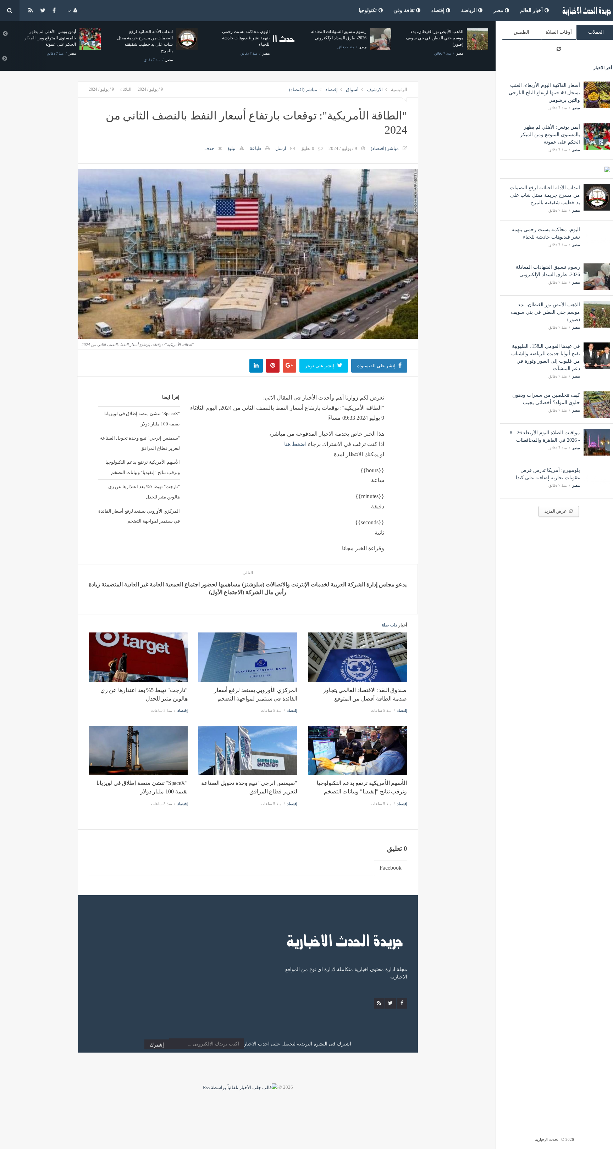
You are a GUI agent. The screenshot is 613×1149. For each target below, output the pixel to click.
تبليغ (231, 148)
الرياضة (470, 10)
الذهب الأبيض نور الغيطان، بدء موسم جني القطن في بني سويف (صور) (545, 312)
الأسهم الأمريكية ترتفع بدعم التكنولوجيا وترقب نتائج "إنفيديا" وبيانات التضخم (142, 467)
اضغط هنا (295, 444)
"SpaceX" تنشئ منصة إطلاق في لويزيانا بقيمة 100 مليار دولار (142, 418)
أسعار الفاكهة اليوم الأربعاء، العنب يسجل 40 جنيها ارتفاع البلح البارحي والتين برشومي (544, 93)
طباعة (255, 148)
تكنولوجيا (369, 10)
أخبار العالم (532, 10)
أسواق (352, 89)
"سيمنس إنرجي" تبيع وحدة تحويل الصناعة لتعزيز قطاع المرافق (140, 443)
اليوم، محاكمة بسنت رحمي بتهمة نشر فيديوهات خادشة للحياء (149, 38)
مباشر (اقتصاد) (303, 89)
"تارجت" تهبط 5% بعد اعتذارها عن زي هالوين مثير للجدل (144, 491)
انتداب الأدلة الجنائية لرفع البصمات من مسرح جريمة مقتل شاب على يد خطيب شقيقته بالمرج (545, 195)
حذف (209, 148)
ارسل (280, 148)
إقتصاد (438, 10)
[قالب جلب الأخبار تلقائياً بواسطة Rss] (240, 1087)
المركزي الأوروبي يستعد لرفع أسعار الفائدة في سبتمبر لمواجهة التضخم (139, 516)
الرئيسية (399, 89)
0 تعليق (307, 148)
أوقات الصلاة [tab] (559, 32)
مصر (499, 10)
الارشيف (375, 89)
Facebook (391, 868)
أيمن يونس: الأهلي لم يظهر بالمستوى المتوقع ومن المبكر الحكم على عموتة (550, 134)
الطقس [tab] (521, 32)
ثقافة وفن (404, 10)
